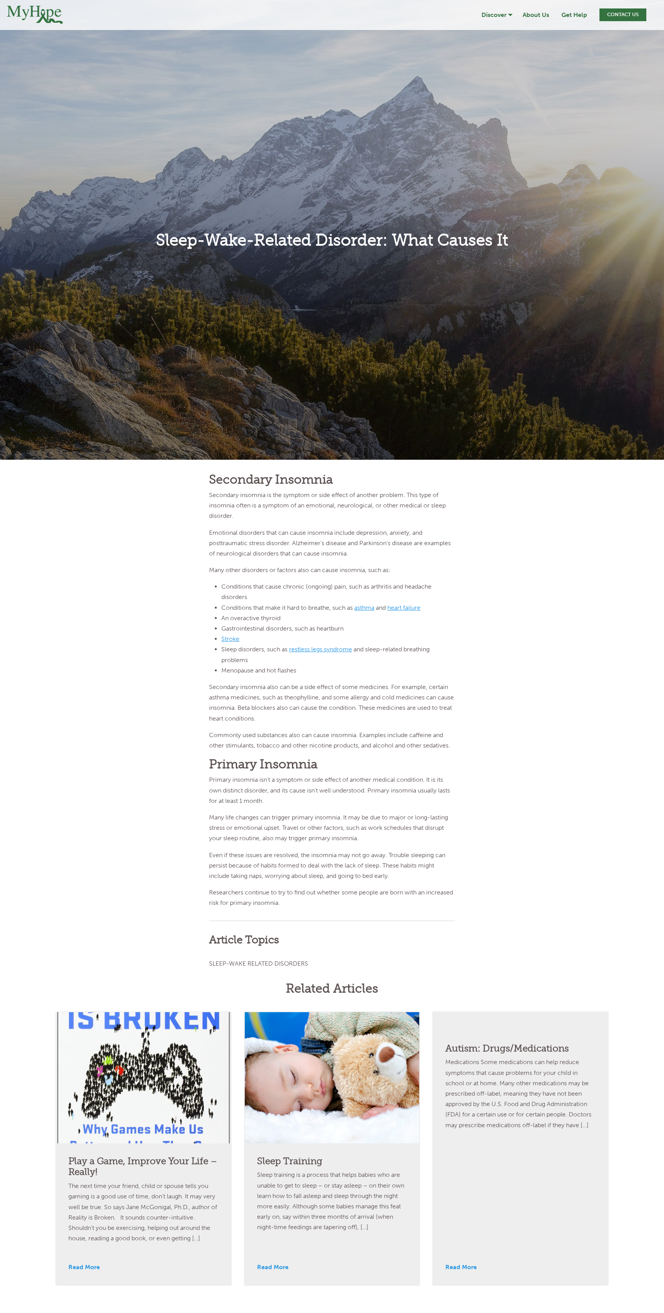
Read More (84, 1267)
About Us (536, 14)
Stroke (230, 638)
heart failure (403, 607)
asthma (364, 607)
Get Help (574, 14)
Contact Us (623, 14)
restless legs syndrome (320, 649)
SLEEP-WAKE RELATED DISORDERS (258, 963)
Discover (493, 14)
